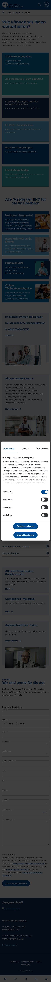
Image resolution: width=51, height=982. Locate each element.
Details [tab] (26, 449)
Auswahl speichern (25, 535)
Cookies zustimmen (25, 526)
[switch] (44, 500)
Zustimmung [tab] (9, 449)
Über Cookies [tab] (42, 449)
